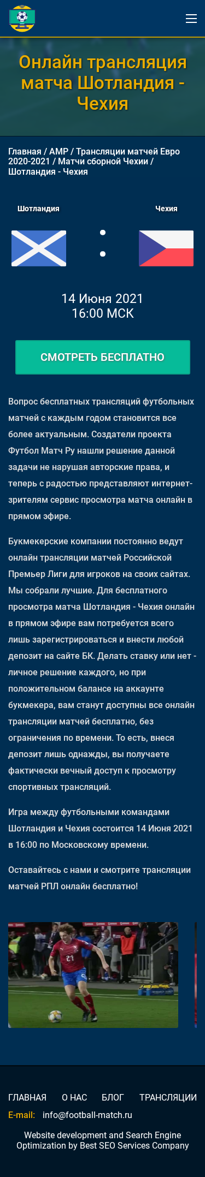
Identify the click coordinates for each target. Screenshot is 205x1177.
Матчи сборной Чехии (103, 161)
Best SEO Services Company (134, 1145)
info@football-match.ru (87, 1115)
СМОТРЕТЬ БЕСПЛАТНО (102, 357)
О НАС (74, 1098)
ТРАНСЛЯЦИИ (168, 1098)
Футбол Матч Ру (41, 450)
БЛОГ (113, 1098)
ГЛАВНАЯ (27, 1098)
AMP (58, 151)
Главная (25, 151)
